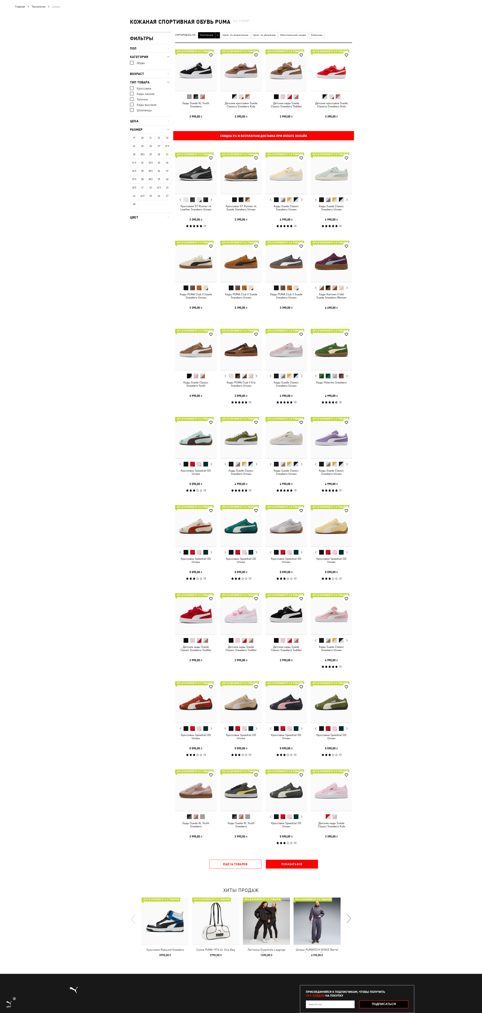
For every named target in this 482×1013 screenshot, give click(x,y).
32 (142, 162)
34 (167, 162)
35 (142, 171)
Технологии (38, 6)
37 (167, 171)
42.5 (159, 187)
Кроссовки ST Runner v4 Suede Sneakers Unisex (241, 208)
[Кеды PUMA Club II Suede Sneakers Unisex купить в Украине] (196, 261)
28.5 (142, 154)
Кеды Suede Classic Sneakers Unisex (286, 208)
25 (142, 146)
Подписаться (384, 1004)
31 (167, 154)
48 (134, 204)
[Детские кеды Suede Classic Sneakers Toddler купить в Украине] (286, 70)
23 (167, 138)
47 (167, 196)
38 (142, 179)
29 (150, 154)
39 (159, 179)
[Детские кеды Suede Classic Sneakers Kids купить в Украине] (331, 790)
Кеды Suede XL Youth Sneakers (195, 105)
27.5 (167, 146)
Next (211, 200)
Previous (180, 199)
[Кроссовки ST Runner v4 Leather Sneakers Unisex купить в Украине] (196, 173)
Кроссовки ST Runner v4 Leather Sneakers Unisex (195, 208)
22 (159, 138)
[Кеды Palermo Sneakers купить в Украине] (331, 349)
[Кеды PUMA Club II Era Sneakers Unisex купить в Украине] (241, 349)
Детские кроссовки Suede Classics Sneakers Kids (241, 105)
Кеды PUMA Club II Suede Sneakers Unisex (196, 296)
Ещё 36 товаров (235, 864)
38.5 (151, 179)
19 (134, 138)
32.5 (151, 162)
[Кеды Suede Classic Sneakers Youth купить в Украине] (196, 349)
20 (142, 138)
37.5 (134, 179)
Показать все (291, 864)
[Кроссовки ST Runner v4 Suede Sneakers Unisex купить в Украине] (241, 173)
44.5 (142, 196)
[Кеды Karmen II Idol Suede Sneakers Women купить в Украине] (331, 261)
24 (134, 146)
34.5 (134, 171)
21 (150, 138)
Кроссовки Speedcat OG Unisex (196, 472)
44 (134, 196)
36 (159, 171)
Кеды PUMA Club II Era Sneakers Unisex (241, 384)
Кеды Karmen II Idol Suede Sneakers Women (331, 296)
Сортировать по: (185, 35)
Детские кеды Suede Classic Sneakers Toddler (286, 105)
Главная (20, 6)
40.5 (134, 187)
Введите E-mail (315, 1004)
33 (159, 162)
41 (142, 187)
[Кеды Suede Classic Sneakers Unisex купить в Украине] (286, 173)
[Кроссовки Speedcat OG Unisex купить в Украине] (196, 437)
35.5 (151, 171)
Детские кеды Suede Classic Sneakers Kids (331, 824)
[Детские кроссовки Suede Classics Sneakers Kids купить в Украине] (241, 70)
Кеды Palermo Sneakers (331, 382)
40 (167, 179)
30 (159, 154)
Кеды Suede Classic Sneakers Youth (195, 384)
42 (150, 187)
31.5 (134, 162)
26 (150, 146)
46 (159, 196)
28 (134, 154)
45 (150, 196)
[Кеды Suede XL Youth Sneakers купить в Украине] (196, 70)
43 (167, 187)
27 (159, 146)
